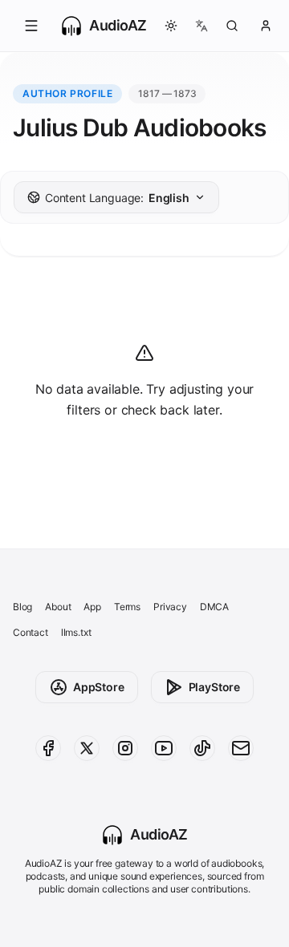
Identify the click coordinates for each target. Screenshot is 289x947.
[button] (31, 26)
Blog (22, 607)
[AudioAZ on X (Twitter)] (87, 748)
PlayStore (214, 687)
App (91, 607)
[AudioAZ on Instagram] (125, 748)
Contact (30, 632)
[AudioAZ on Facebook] (48, 748)
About (58, 607)
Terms (127, 607)
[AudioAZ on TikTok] (202, 748)
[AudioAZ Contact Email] (241, 748)
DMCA (214, 607)
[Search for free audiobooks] (232, 25)
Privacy (170, 607)
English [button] (117, 197)
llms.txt (76, 632)
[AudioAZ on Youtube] (164, 748)
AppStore (98, 687)
